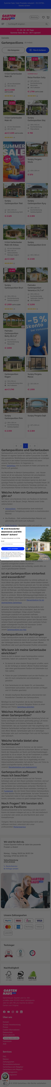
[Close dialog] (49, 528)
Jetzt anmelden (12, 548)
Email (2, 541)
